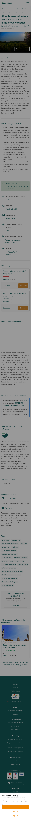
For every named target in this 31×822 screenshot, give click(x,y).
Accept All (15, 807)
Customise (15, 811)
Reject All (15, 816)
